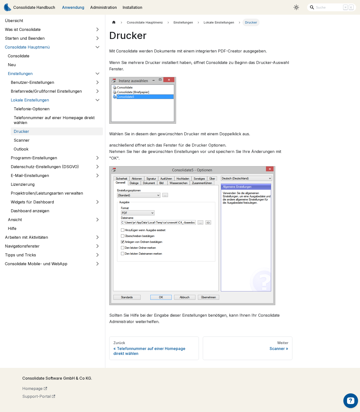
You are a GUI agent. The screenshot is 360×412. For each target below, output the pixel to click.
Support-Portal (36, 396)
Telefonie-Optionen (31, 108)
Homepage (32, 388)
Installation (132, 7)
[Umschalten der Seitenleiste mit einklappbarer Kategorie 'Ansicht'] (97, 220)
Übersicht (14, 20)
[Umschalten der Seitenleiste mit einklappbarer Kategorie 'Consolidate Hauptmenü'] (97, 47)
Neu (12, 64)
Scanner (22, 140)
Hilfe (12, 228)
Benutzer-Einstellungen (32, 82)
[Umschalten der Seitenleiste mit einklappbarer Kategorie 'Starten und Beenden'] (97, 38)
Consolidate (18, 55)
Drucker (21, 131)
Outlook (21, 149)
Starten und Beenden (25, 38)
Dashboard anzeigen (30, 210)
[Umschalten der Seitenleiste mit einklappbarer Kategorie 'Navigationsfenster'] (97, 246)
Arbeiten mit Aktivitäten (26, 237)
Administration (103, 7)
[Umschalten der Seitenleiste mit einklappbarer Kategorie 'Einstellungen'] (97, 73)
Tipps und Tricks (20, 254)
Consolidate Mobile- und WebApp (36, 263)
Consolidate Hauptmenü (27, 47)
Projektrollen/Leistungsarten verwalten (47, 193)
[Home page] (114, 22)
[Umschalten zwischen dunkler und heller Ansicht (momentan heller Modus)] (296, 7)
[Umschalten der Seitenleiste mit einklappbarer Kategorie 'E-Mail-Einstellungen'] (97, 175)
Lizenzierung (23, 184)
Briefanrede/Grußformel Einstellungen (46, 91)
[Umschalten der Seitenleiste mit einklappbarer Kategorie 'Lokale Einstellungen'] (97, 100)
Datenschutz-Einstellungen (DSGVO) (45, 166)
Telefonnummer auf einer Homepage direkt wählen (54, 120)
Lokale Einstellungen (30, 100)
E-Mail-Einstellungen (30, 175)
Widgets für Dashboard (32, 202)
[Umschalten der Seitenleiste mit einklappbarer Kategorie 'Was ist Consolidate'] (97, 29)
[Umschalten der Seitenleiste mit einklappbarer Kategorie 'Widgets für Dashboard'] (97, 202)
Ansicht (15, 219)
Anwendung (73, 7)
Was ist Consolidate (23, 29)
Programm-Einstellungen (34, 157)
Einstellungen (20, 73)
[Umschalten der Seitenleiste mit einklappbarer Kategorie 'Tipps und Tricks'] (97, 255)
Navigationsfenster (22, 246)
